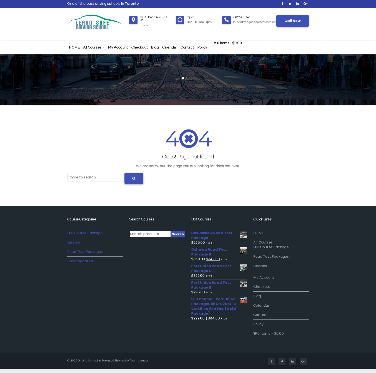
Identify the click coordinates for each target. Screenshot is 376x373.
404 (191, 78)
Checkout (139, 47)
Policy (202, 47)
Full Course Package (85, 232)
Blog (155, 47)
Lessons (74, 242)
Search (178, 234)
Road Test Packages (85, 251)
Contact (187, 47)
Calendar (169, 47)
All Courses (92, 47)
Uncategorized (80, 261)
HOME (74, 47)
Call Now (292, 20)
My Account (118, 47)
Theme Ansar (138, 360)
